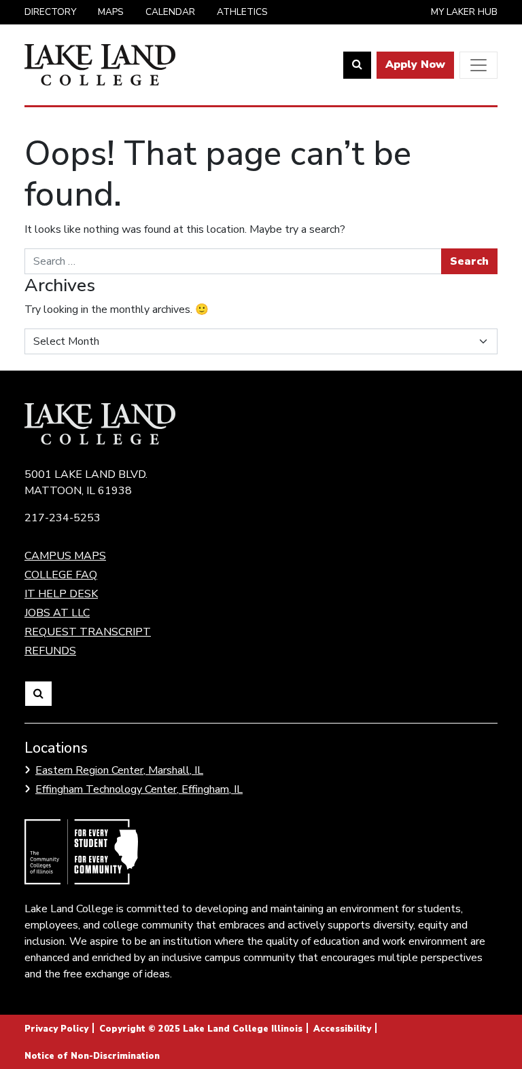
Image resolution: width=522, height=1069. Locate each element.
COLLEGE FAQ (60, 574)
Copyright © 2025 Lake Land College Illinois (200, 1029)
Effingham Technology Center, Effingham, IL (139, 789)
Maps (111, 11)
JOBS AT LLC (57, 612)
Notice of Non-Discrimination (92, 1056)
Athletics (242, 11)
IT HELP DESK (61, 593)
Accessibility (342, 1029)
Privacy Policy (56, 1029)
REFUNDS (50, 650)
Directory (50, 11)
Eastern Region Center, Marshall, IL (119, 770)
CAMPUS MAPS (65, 555)
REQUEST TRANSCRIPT (87, 631)
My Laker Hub (464, 11)
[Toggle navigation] (478, 65)
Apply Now (415, 64)
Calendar (170, 11)
